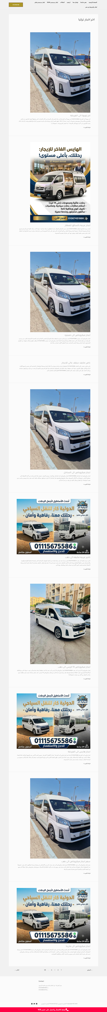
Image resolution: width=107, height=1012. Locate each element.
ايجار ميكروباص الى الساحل (77, 473)
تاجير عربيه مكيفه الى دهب (77, 557)
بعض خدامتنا (83, 2)
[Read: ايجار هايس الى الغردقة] (53, 721)
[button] (16, 5)
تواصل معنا (75, 2)
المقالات (62, 2)
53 (45, 970)
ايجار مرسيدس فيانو (40, 2)
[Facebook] (36, 1003)
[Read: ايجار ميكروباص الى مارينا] (53, 915)
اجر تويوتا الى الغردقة (80, 116)
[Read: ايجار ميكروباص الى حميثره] (60, 292)
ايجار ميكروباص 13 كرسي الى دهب (74, 667)
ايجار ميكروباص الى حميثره (77, 335)
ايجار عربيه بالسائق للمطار (77, 225)
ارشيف (68, 2)
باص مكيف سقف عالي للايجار (76, 363)
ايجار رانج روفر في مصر (91, 7)
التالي (17, 970)
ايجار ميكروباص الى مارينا (78, 946)
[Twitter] (34, 1003)
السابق (89, 970)
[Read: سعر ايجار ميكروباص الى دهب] (60, 818)
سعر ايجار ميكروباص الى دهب (75, 862)
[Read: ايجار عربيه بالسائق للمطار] (60, 182)
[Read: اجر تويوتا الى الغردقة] (60, 72)
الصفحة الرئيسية (93, 2)
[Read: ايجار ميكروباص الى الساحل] (60, 429)
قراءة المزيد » (86, 127)
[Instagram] (32, 1003)
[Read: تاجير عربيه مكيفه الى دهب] (53, 526)
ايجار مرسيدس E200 (52, 2)
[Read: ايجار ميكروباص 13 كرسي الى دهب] (60, 624)
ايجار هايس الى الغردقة (79, 752)
